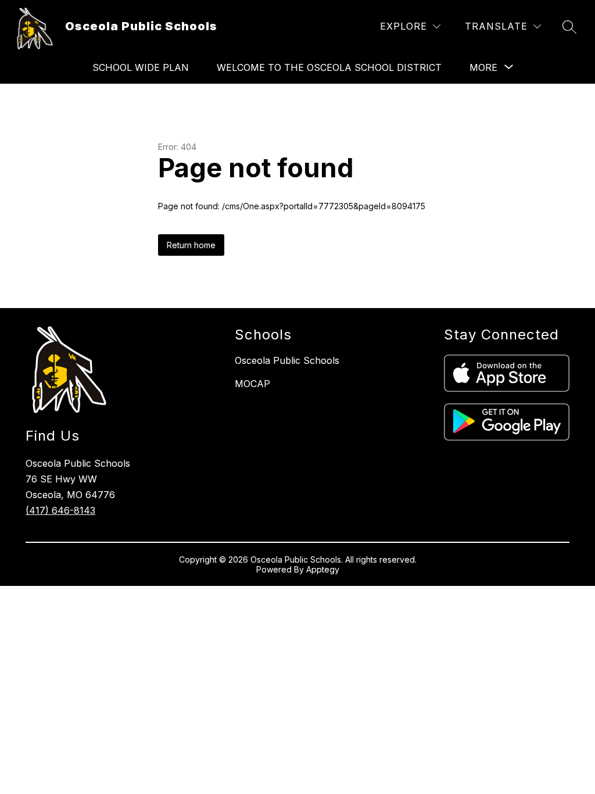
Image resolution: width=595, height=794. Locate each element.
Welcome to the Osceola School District (329, 67)
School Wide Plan (140, 67)
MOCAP (252, 383)
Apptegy (322, 569)
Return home (191, 245)
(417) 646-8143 (60, 510)
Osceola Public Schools (287, 360)
